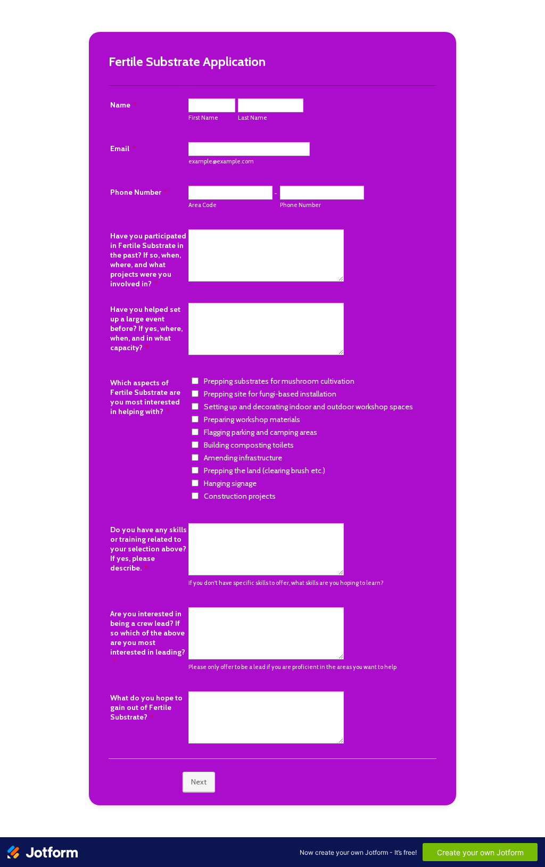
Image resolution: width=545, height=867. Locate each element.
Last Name (252, 117)
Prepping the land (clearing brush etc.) (264, 470)
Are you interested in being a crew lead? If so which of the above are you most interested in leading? (147, 637)
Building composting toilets (249, 445)
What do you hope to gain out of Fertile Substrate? (146, 707)
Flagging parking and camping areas (260, 432)
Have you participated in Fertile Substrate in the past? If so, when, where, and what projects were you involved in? (148, 259)
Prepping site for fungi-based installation (270, 394)
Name (123, 105)
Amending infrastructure (243, 458)
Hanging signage (230, 483)
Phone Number (139, 192)
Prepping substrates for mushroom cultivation (279, 381)
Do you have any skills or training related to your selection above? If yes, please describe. (148, 549)
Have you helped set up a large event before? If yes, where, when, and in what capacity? (146, 328)
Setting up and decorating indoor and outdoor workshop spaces (308, 406)
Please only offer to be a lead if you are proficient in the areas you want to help (292, 667)
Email (123, 148)
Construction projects (240, 496)
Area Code (202, 205)
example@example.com (221, 161)
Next (199, 782)
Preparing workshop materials (252, 419)
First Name (203, 117)
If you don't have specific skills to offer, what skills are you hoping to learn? (285, 583)
